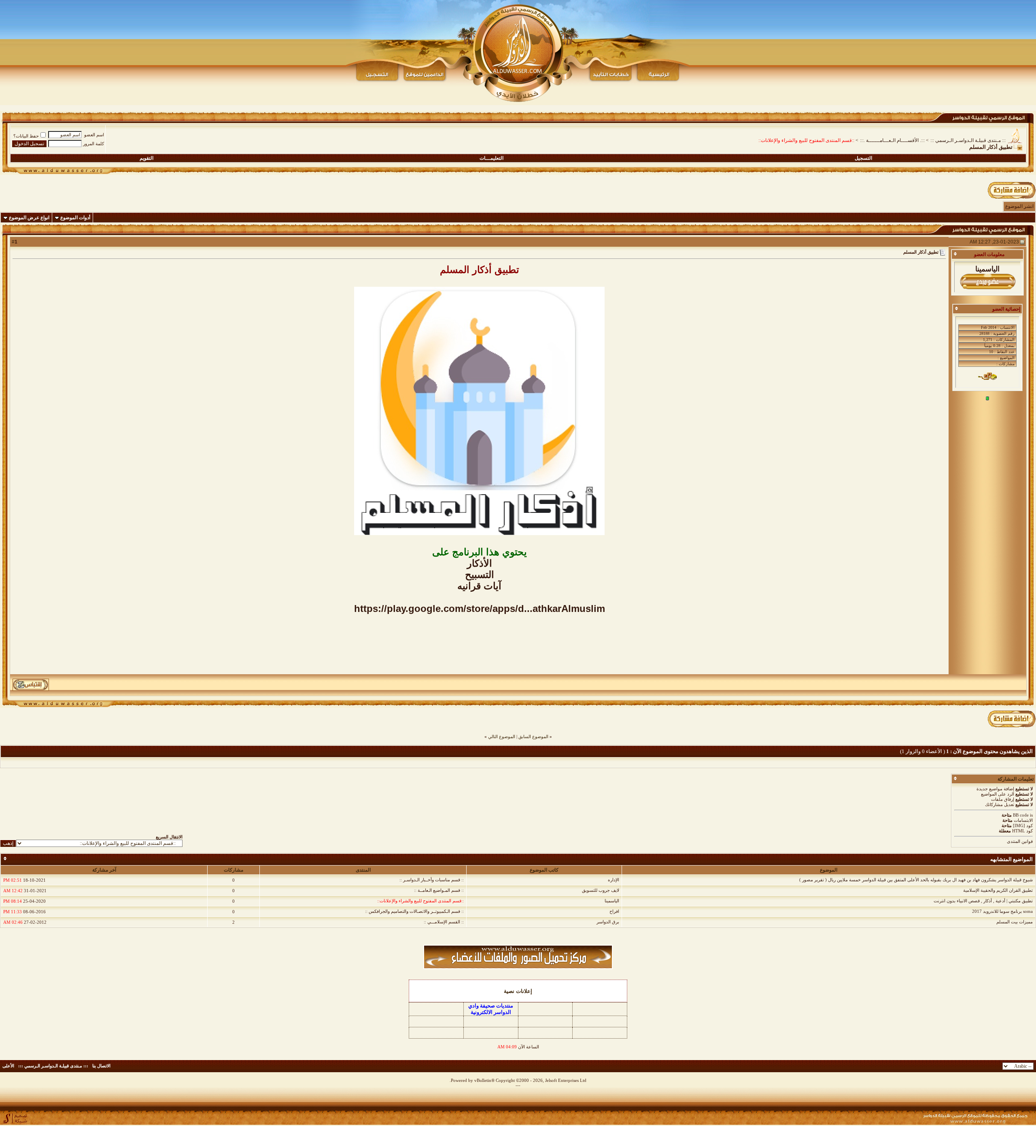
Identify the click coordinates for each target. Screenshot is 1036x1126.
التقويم (146, 158)
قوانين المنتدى (1020, 841)
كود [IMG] (1023, 825)
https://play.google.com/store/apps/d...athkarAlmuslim (479, 608)
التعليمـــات (491, 158)
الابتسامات (1023, 820)
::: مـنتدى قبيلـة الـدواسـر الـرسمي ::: (968, 140)
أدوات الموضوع (75, 217)
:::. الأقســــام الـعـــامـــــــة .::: (892, 140)
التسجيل (863, 158)
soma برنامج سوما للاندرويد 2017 (1002, 911)
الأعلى (8, 1065)
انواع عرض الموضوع (29, 217)
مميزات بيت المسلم (1014, 921)
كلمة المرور (93, 143)
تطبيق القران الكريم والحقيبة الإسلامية (998, 890)
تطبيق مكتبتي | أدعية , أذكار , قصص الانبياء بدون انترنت (983, 900)
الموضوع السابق (533, 736)
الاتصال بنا (101, 1065)
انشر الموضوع (1019, 206)
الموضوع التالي (501, 736)
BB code (1021, 815)
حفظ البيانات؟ (26, 135)
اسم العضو (94, 134)
